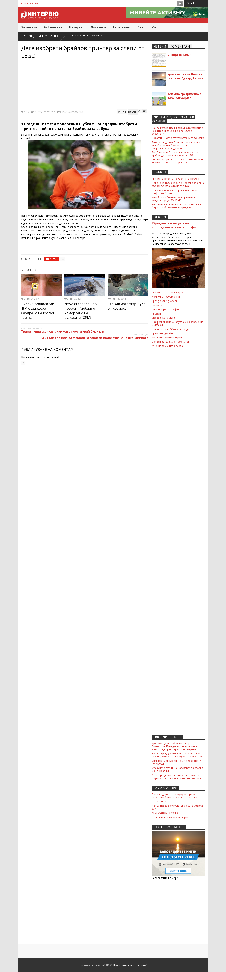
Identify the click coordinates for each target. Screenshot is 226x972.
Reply (26, 111)
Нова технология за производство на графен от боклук (174, 191)
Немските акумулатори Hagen (170, 817)
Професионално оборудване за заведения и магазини (177, 323)
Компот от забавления (166, 296)
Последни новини (39, 36)
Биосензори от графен (165, 309)
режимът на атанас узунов (168, 292)
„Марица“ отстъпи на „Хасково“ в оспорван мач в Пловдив (178, 769)
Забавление (53, 27)
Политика (98, 27)
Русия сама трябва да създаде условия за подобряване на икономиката (94, 338)
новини (37, 111)
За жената (29, 27)
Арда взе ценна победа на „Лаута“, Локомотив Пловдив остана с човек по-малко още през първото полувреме (176, 746)
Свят (141, 27)
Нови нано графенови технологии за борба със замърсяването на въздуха (178, 184)
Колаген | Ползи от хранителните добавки (178, 138)
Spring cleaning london (165, 301)
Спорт (156, 27)
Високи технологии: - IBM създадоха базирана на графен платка (39, 310)
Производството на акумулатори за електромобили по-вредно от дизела (174, 795)
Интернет (76, 27)
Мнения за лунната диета (167, 346)
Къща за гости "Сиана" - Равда (170, 329)
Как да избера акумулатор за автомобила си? (177, 807)
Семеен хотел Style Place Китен (171, 341)
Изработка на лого (163, 317)
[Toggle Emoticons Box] (23, 363)
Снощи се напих (179, 55)
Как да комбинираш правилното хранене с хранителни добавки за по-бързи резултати (177, 131)
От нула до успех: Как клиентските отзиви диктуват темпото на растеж (177, 161)
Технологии (48, 111)
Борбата (157, 305)
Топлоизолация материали (168, 337)
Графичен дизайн (162, 333)
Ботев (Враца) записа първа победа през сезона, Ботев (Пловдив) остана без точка (178, 755)
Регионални (122, 27)
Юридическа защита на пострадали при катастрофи (174, 225)
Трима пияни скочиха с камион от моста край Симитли (62, 331)
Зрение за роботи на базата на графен (175, 178)
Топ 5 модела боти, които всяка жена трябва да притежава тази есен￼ (175, 154)
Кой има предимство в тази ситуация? (184, 96)
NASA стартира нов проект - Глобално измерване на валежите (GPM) (80, 310)
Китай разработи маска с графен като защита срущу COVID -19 (175, 199)
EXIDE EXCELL (160, 801)
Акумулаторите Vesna (165, 812)
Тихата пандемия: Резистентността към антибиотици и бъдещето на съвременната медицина (176, 145)
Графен (156, 313)
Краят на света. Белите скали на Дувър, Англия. (186, 76)
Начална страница (30, 3)
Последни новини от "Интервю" (130, 965)
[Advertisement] (84, 84)
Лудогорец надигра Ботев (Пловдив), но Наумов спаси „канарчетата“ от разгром (176, 776)
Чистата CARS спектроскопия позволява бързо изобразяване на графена (176, 206)
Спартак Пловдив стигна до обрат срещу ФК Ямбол (176, 762)
